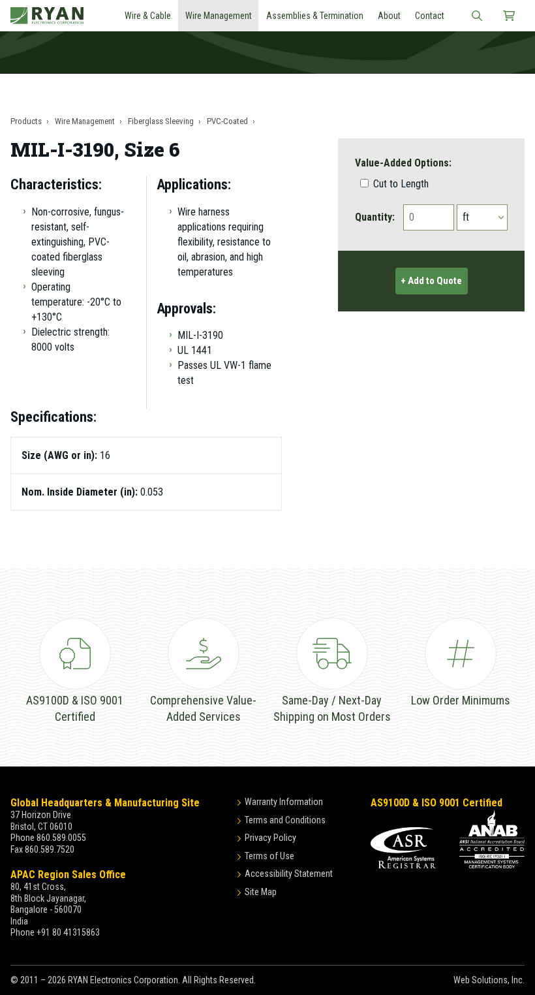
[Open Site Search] (477, 15)
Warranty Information (284, 802)
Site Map (261, 892)
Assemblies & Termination (314, 15)
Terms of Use (269, 856)
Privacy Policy (270, 837)
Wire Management (218, 15)
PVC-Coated (227, 121)
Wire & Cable (148, 15)
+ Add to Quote (431, 281)
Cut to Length (400, 184)
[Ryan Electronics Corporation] (47, 15)
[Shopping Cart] (509, 15)
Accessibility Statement (289, 873)
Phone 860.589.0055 (48, 837)
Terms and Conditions (285, 820)
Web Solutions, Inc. (489, 980)
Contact (429, 15)
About (389, 15)
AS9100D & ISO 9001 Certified (436, 803)
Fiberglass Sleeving (161, 121)
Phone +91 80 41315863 (55, 932)
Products (26, 121)
